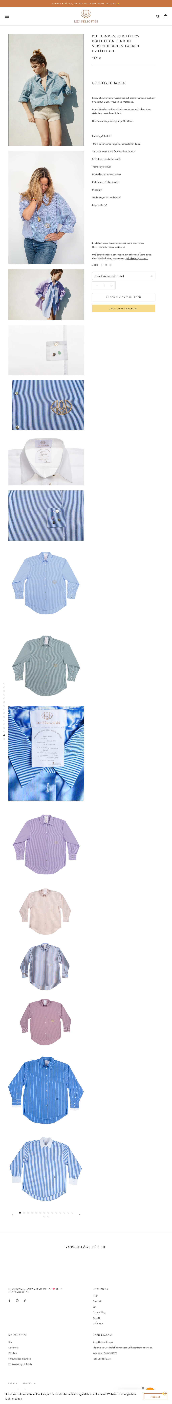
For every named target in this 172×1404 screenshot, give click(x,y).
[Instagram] (17, 1300)
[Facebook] (102, 265)
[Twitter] (106, 265)
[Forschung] (158, 16)
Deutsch (27, 1383)
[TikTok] (25, 1300)
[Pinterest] (111, 265)
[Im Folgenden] (79, 1214)
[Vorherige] (12, 1214)
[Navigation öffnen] (7, 16)
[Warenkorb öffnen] (165, 16)
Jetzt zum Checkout (124, 308)
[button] (14, 1398)
